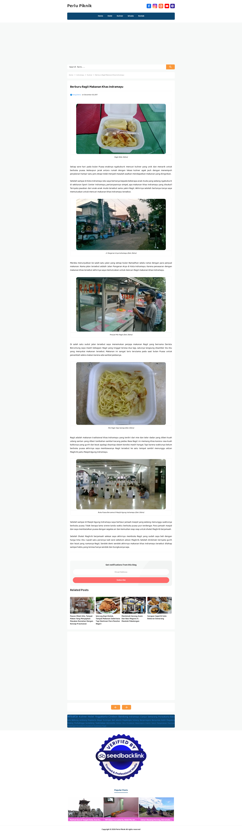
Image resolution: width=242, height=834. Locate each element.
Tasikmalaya (100, 723)
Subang (135, 720)
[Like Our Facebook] (149, 5)
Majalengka (127, 720)
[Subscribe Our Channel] (167, 5)
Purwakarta (163, 717)
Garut (154, 723)
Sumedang (89, 723)
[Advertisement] (121, 44)
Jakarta (119, 720)
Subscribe (121, 580)
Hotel (91, 717)
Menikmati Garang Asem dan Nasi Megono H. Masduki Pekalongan (132, 619)
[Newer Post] (115, 707)
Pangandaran (162, 723)
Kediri (163, 720)
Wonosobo (110, 723)
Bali (113, 720)
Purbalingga (79, 723)
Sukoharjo (98, 726)
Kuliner (83, 717)
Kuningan (107, 720)
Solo (69, 720)
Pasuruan (171, 723)
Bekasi (118, 723)
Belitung (75, 720)
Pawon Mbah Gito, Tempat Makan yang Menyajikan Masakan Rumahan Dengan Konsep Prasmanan (81, 620)
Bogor (99, 720)
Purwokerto (81, 726)
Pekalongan (71, 726)
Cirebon (112, 717)
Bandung (123, 717)
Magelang (171, 720)
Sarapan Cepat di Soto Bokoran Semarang (157, 617)
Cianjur (143, 717)
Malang (70, 723)
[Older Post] (126, 707)
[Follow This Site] (161, 5)
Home (100, 16)
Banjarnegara (145, 720)
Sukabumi (90, 726)
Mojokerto (92, 720)
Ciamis (148, 723)
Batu (172, 717)
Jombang (83, 720)
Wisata (72, 717)
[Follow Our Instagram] (155, 5)
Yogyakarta (101, 717)
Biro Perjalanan (128, 723)
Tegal (104, 726)
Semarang (152, 717)
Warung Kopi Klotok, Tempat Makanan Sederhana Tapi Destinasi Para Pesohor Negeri (108, 620)
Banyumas (156, 720)
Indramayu (134, 717)
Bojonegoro (140, 723)
